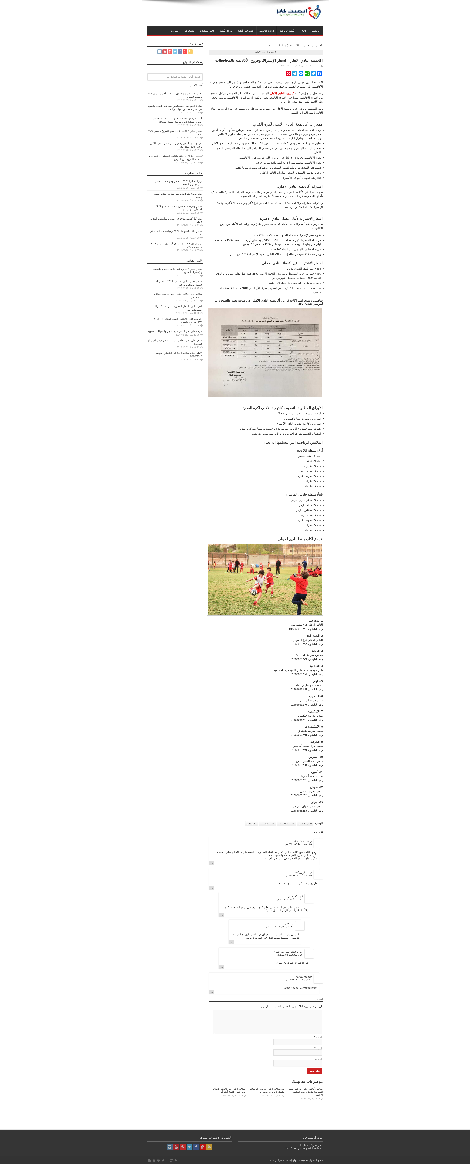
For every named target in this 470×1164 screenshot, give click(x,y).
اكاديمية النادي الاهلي (286, 823)
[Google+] (185, 51)
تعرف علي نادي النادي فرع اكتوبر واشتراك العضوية (175, 331)
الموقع (318, 1058)
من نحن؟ (316, 1145)
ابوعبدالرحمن (295, 896)
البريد (319, 1048)
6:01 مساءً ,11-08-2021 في (298, 979)
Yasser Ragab (303, 976)
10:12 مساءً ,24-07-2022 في (279, 926)
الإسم (319, 1037)
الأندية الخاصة (266, 30)
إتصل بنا (304, 1145)
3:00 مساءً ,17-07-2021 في (298, 875)
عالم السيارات (207, 30)
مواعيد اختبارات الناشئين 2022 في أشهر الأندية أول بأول (229, 1090)
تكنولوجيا (189, 30)
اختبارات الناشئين (305, 823)
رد (212, 863)
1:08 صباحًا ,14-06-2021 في (298, 844)
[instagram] (159, 51)
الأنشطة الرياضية (280, 45)
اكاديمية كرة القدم (267, 823)
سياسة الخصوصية (311, 1148)
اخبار (303, 30)
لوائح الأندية (226, 30)
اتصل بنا (175, 30)
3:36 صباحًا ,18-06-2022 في (289, 954)
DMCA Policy (292, 1148)
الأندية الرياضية (287, 30)
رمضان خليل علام (302, 841)
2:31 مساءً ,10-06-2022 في (289, 899)
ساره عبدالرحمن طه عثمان (288, 951)
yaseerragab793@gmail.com (300, 987)
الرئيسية (315, 30)
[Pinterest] (170, 51)
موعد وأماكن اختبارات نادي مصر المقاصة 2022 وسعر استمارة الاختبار (305, 1091)
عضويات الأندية (246, 30)
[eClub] (299, 19)
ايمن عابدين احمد (302, 872)
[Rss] (190, 51)
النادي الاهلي (251, 823)
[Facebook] (180, 51)
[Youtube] (164, 51)
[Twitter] (175, 51)
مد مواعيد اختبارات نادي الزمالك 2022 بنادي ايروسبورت (267, 1090)
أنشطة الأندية (299, 45)
